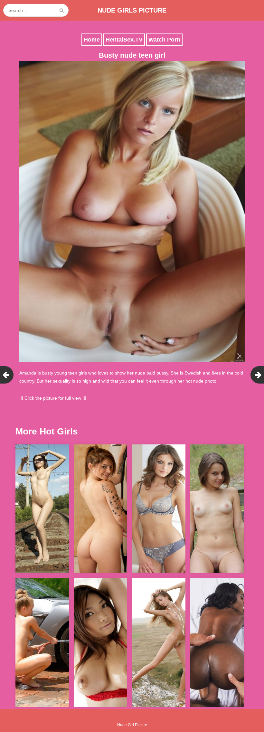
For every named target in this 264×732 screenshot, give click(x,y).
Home (92, 39)
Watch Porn (164, 39)
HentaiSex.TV (124, 39)
